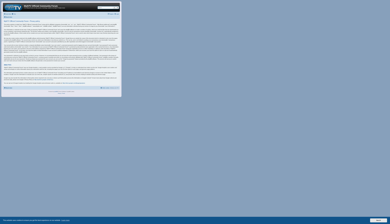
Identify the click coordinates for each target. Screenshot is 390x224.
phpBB (56, 91)
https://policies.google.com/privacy (43, 79)
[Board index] (13, 7)
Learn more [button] (65, 220)
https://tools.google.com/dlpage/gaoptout (74, 83)
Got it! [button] (378, 220)
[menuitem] (14, 14)
